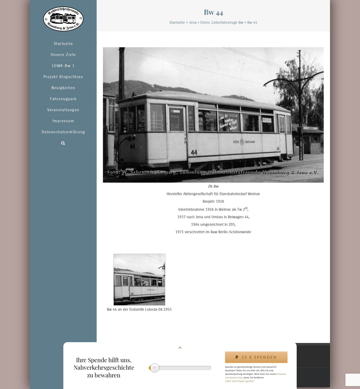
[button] (63, 142)
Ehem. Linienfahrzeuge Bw (221, 22)
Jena (192, 22)
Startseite (177, 22)
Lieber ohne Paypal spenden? (239, 381)
